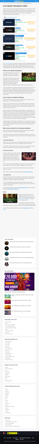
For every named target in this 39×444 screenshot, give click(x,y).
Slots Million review (8, 353)
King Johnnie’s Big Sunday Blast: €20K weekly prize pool (15, 291)
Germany (7, 395)
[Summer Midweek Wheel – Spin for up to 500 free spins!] (8, 312)
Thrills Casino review (8, 349)
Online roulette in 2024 (9, 330)
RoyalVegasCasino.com (13, 189)
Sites (5, 437)
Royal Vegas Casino (8, 341)
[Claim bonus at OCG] (9, 38)
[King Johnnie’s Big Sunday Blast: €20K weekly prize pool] (19, 282)
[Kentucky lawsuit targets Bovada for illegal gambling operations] (7, 254)
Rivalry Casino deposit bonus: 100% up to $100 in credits (21, 300)
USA (6, 388)
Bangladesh (7, 392)
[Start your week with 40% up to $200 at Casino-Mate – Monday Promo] (8, 296)
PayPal (6, 377)
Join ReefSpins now (31, 47)
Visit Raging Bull (31, 22)
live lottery (22, 198)
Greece (6, 397)
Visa (6, 370)
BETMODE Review (31, 57)
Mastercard (7, 371)
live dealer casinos (9, 63)
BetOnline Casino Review (31, 31)
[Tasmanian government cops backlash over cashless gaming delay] (7, 243)
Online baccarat (8, 321)
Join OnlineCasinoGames (30, 38)
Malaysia (6, 405)
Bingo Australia (7, 358)
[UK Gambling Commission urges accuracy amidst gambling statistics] (7, 259)
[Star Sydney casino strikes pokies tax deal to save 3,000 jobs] (7, 248)
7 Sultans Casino (8, 355)
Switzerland (7, 409)
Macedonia (7, 403)
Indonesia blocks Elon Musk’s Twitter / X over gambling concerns (21, 262)
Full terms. (26, 33)
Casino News (15, 437)
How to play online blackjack (10, 324)
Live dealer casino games (10, 3)
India (6, 398)
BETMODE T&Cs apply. (22, 60)
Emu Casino (7, 350)
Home (4, 3)
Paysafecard (7, 373)
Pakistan (6, 408)
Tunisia (6, 411)
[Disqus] (19, 224)
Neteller (6, 374)
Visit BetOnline (31, 29)
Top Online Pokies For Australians (11, 421)
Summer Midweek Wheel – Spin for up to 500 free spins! (21, 311)
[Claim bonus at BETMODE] (9, 56)
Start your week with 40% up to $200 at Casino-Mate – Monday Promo (23, 295)
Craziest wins (7, 420)
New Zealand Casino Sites (9, 406)
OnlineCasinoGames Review (29, 40)
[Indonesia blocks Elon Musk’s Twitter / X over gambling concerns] (7, 264)
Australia (6, 389)
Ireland (6, 400)
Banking (6, 367)
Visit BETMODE (31, 55)
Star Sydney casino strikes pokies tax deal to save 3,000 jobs (20, 246)
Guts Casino (7, 344)
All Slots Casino (8, 347)
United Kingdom (8, 412)
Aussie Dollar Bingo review (9, 356)
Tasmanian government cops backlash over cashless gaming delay (21, 241)
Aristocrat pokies (8, 424)
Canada (6, 394)
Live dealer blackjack (18, 3)
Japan (6, 402)
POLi (6, 379)
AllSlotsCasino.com (23, 187)
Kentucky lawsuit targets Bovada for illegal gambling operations (21, 252)
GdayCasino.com (26, 208)
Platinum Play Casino (9, 359)
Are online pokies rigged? (9, 423)
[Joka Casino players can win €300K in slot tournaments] (8, 307)
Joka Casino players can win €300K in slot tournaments (21, 305)
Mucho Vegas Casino (28, 171)
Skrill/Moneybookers (8, 380)
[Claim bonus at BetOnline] (9, 30)
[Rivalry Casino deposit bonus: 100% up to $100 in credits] (8, 302)
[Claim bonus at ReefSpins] (9, 47)
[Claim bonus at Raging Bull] (9, 22)
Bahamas (7, 391)
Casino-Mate (7, 352)
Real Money (9, 437)
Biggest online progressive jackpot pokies (12, 426)
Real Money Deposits (9, 368)
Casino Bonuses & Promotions (25, 437)
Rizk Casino (7, 346)
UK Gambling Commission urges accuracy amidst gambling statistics (22, 257)
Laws (33, 437)
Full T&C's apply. (11, 43)
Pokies (6, 329)
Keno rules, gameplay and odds (10, 327)
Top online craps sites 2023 (10, 326)
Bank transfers (7, 376)
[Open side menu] (3, 1)
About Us (22, 439)
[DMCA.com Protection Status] (18, 433)
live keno (28, 198)
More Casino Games (8, 333)
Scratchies (7, 332)
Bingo (6, 323)
